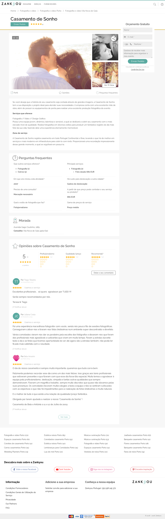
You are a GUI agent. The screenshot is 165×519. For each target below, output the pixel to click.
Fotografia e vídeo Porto (50, 11)
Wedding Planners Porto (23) (16, 452)
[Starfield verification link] (87, 516)
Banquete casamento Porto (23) (137, 448)
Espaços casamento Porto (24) (97, 448)
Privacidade (11, 499)
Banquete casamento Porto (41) (137, 439)
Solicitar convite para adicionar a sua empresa (61, 490)
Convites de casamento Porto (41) (18, 443)
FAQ (7, 508)
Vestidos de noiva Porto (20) (96, 452)
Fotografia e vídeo (28, 11)
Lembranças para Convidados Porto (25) (61, 448)
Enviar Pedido (19, 24)
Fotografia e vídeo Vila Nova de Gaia (81, 11)
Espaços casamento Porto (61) (17, 439)
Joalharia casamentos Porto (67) (137, 435)
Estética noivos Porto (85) (54, 435)
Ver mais (64, 417)
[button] (26, 4)
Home (13, 11)
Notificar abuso (20, 307)
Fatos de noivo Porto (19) (134, 452)
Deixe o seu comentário (103, 273)
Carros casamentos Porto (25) (16, 448)
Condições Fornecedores (17, 488)
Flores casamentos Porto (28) (136, 443)
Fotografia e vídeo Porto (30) (96, 443)
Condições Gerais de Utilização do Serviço (21, 494)
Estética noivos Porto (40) (54, 443)
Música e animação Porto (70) (96, 435)
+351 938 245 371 (108, 488)
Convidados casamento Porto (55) (58, 439)
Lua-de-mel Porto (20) (53, 452)
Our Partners (11, 504)
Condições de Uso (137, 69)
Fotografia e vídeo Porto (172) (16, 435)
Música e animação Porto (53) (96, 439)
